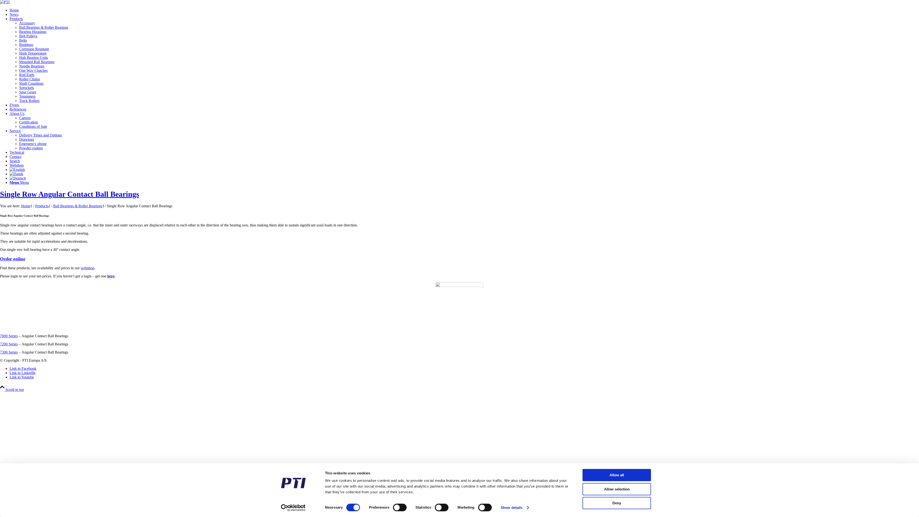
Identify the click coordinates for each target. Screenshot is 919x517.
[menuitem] (464, 10)
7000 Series (9, 336)
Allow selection (617, 489)
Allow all (617, 475)
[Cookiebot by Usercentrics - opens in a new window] (293, 507)
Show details (511, 508)
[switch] (400, 507)
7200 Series (9, 344)
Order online (12, 258)
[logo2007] (5, 2)
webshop (87, 268)
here (110, 276)
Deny (616, 503)
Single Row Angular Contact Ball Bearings (69, 194)
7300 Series (9, 352)
